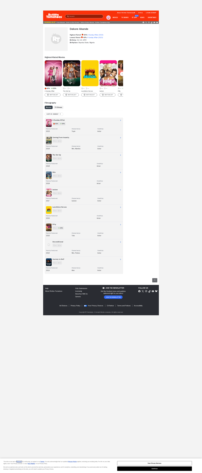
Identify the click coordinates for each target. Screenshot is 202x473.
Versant (19, 461)
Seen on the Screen (72, 22)
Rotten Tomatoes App (102, 22)
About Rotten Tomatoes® (126, 12)
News (142, 17)
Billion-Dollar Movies (87, 22)
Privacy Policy (72, 461)
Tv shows (125, 17)
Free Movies (61, 22)
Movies (115, 17)
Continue (155, 468)
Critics (140, 12)
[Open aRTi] (108, 17)
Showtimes (152, 17)
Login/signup (151, 12)
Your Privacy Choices (95, 306)
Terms (42, 461)
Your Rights (31, 463)
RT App (134, 17)
